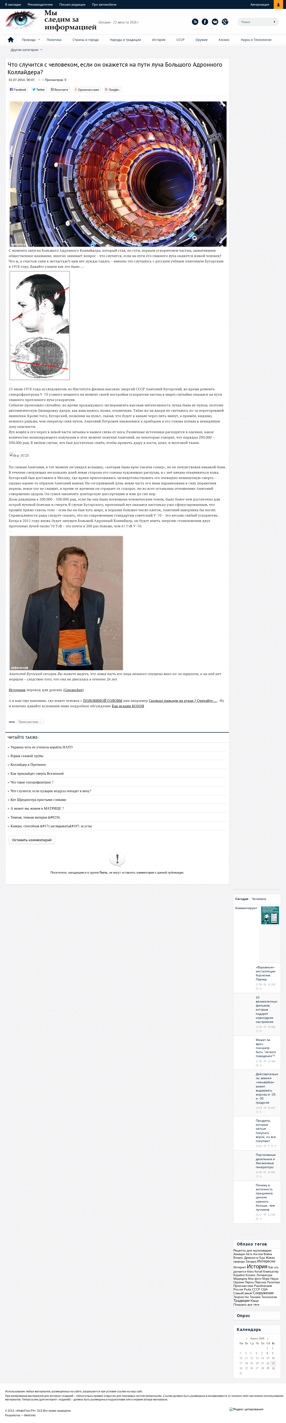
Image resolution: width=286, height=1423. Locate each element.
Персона (260, 1282)
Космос (224, 40)
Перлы (249, 1282)
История (158, 40)
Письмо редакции (72, 4)
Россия (238, 1289)
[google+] (225, 21)
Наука (274, 1278)
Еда (262, 1257)
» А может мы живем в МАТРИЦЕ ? (36, 808)
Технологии (269, 1297)
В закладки (13, 4)
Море (265, 1278)
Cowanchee (73, 689)
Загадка (251, 1261)
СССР (180, 40)
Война (268, 1254)
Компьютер (270, 1271)
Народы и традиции (125, 40)
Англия (258, 1254)
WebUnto (30, 1415)
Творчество (241, 1297)
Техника (255, 1297)
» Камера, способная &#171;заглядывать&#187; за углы (50, 825)
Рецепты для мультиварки (252, 1250)
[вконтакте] (215, 21)
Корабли (239, 1275)
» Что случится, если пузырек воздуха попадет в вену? (49, 790)
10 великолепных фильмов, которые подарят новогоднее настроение (266, 1010)
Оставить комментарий (31, 840)
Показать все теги (246, 1304)
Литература (264, 1275)
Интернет (239, 1267)
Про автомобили (104, 4)
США (264, 1289)
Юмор (254, 1301)
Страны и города (86, 40)
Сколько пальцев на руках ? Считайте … (183, 700)
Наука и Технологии (256, 40)
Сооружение (263, 1293)
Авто (249, 1254)
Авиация (239, 1254)
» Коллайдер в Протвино (27, 764)
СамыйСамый (242, 1293)
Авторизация (259, 4)
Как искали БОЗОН (128, 705)
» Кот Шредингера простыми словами (37, 799)
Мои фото (254, 1278)
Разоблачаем (263, 1286)
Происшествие (28, 722)
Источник (17, 689)
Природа (29, 40)
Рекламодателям (40, 4)
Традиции (241, 1301)
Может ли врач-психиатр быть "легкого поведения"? (266, 1048)
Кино (250, 1271)
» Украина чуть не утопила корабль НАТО (40, 747)
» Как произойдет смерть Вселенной (36, 773)
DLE (39, 1410)
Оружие (202, 40)
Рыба (247, 1289)
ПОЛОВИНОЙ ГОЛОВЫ (102, 700)
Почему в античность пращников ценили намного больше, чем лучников (265, 1197)
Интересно (266, 1261)
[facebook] (205, 21)
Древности (251, 1257)
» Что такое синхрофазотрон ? (30, 782)
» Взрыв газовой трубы (25, 755)
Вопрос (238, 1257)
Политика (54, 40)
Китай (258, 1271)
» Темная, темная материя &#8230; (34, 817)
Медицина (240, 1278)
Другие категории (24, 50)
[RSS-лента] (195, 21)
